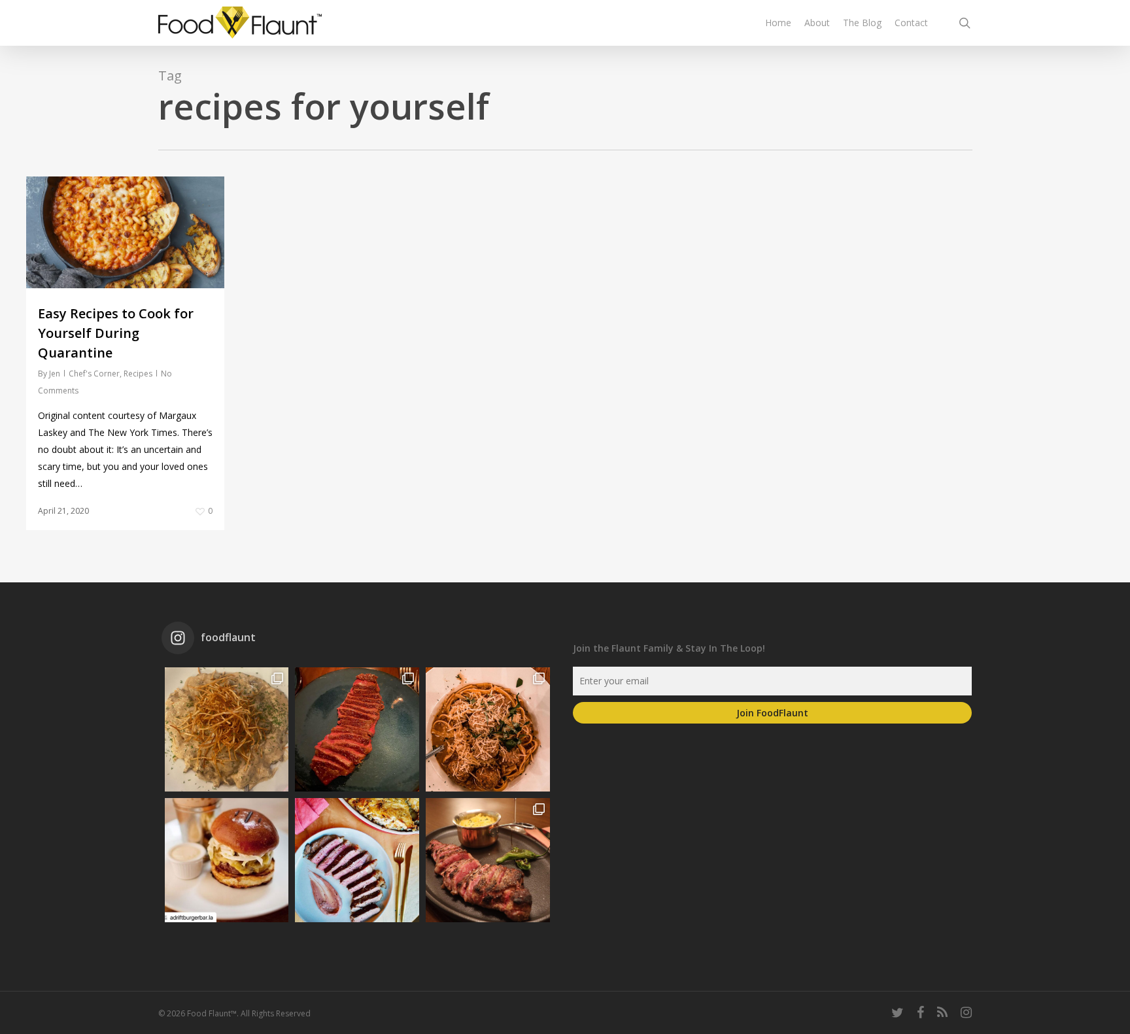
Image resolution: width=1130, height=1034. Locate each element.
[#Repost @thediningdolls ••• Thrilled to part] (357, 860)
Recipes (138, 373)
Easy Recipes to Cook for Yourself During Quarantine (116, 333)
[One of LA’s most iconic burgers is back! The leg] (227, 860)
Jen (54, 373)
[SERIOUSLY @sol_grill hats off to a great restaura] (488, 729)
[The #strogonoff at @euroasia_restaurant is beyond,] (227, 729)
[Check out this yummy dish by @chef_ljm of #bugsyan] (488, 860)
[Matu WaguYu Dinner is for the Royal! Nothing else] (357, 729)
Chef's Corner (94, 373)
